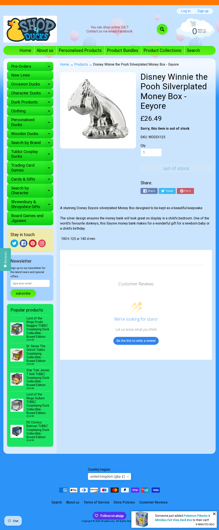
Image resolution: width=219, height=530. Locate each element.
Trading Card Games (32, 168)
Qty (143, 146)
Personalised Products (80, 50)
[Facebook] (23, 243)
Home (25, 50)
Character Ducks (32, 94)
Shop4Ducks (108, 521)
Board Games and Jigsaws (27, 218)
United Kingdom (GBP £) (107, 476)
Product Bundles (122, 50)
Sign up (203, 11)
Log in (185, 11)
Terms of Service (96, 502)
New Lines (20, 75)
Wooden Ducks (32, 134)
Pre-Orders (32, 67)
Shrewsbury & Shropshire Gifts (32, 204)
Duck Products (32, 103)
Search (193, 50)
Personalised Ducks (32, 122)
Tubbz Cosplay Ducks (32, 154)
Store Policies (124, 502)
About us (45, 50)
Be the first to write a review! (136, 341)
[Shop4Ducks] (30, 29)
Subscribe (23, 293)
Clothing (32, 112)
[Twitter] (14, 243)
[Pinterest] (33, 243)
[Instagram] (42, 243)
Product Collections (162, 50)
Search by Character (32, 191)
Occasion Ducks (32, 85)
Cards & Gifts (32, 180)
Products (81, 64)
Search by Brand (32, 143)
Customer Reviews (153, 502)
